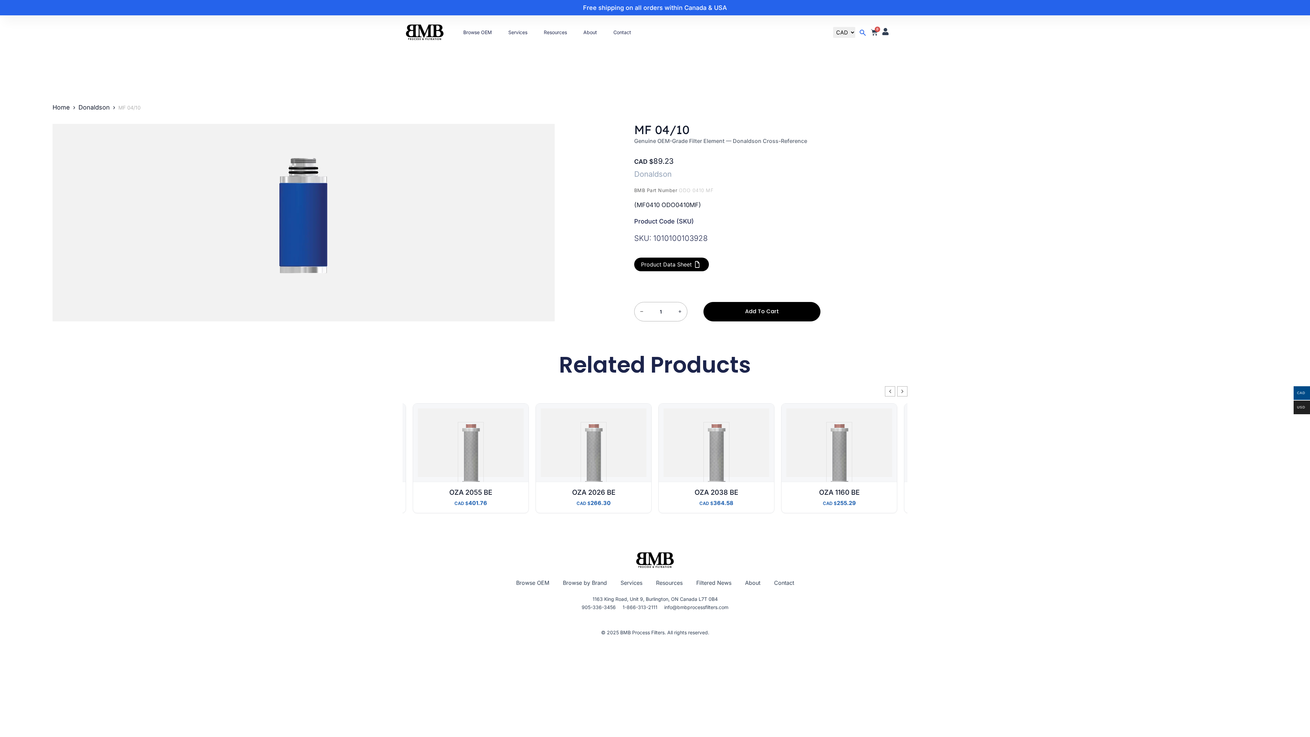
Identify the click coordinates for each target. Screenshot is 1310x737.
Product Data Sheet (666, 264)
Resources (555, 32)
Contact (622, 32)
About (590, 32)
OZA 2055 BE (470, 492)
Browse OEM (477, 32)
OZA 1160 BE (839, 492)
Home (61, 107)
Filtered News (713, 582)
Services (517, 32)
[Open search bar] (862, 33)
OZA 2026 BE (593, 492)
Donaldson (94, 107)
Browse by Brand (585, 582)
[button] (902, 391)
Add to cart (762, 311)
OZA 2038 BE (716, 492)
